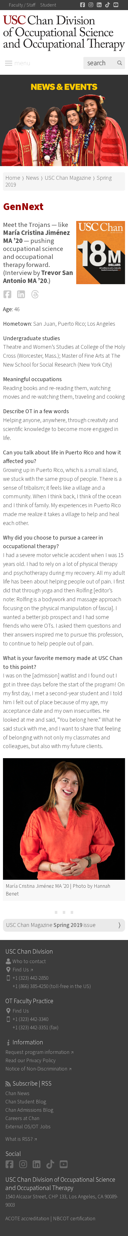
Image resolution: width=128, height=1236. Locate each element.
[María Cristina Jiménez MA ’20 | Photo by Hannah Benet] (64, 819)
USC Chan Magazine (68, 178)
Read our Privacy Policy (30, 1060)
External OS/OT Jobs (28, 1126)
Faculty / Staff (22, 5)
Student (48, 5)
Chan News (17, 1093)
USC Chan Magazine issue (51, 925)
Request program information (37, 1052)
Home (12, 178)
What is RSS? (19, 1139)
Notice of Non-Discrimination (36, 1069)
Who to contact (29, 961)
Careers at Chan (22, 1118)
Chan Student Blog (25, 1101)
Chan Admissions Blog (29, 1110)
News (32, 178)
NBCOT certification (74, 1218)
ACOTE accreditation (27, 1218)
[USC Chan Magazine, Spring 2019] (100, 252)
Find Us (21, 969)
